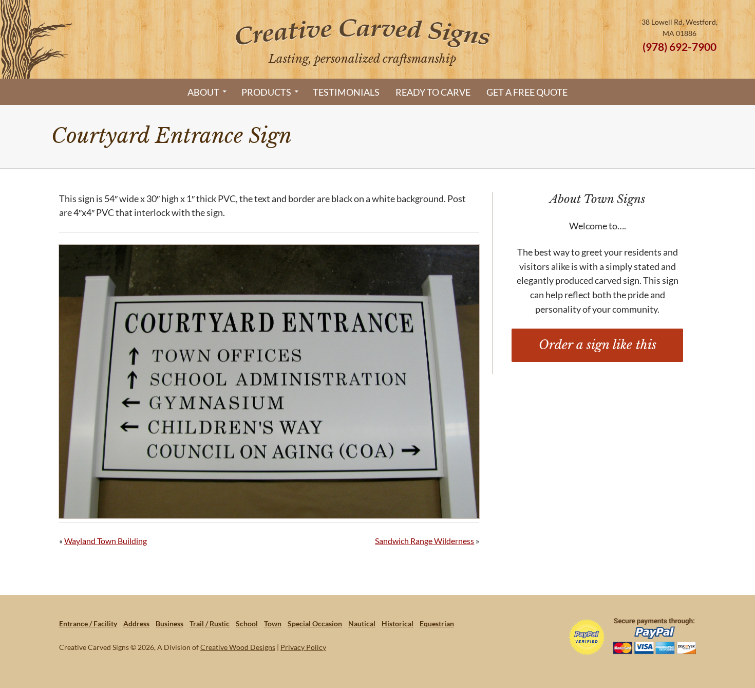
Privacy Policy (303, 647)
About (203, 92)
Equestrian (437, 623)
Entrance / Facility (88, 623)
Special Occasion (315, 623)
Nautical (361, 623)
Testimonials (346, 92)
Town (272, 623)
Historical (397, 623)
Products (266, 92)
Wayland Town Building (105, 541)
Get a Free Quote (527, 92)
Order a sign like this (597, 344)
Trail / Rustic (210, 623)
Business (169, 623)
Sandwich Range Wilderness (424, 541)
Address (136, 623)
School (247, 623)
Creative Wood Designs (237, 647)
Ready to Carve (432, 92)
